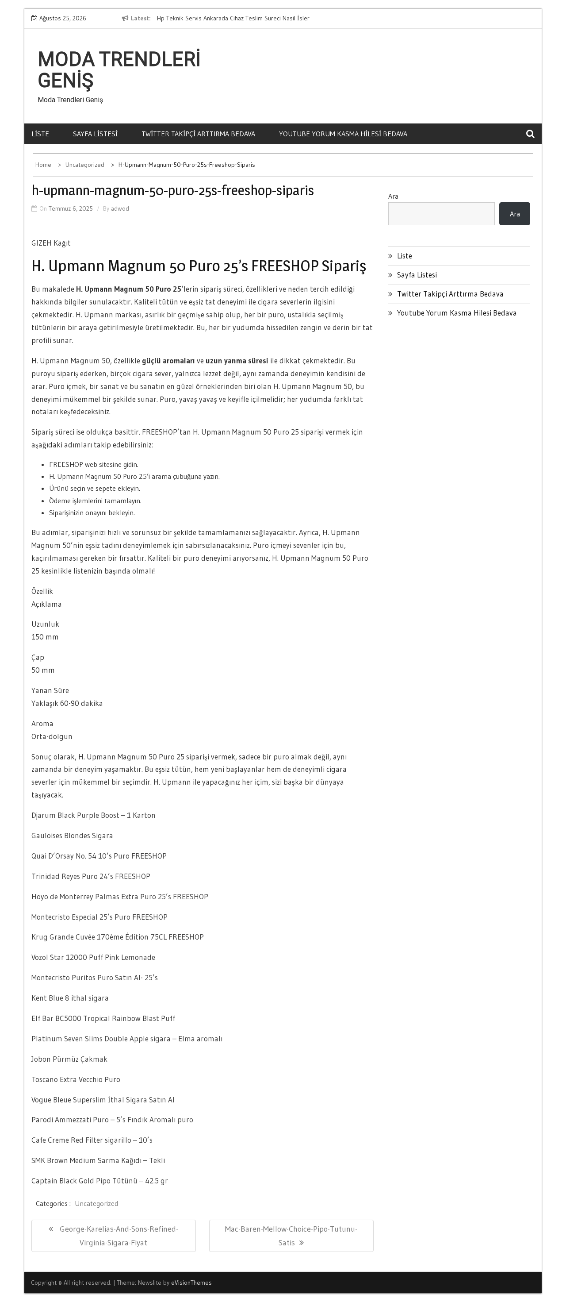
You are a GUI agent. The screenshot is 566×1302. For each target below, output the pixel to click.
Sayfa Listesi (95, 133)
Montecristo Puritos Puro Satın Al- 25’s (94, 977)
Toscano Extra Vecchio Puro (75, 1079)
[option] (238, 18)
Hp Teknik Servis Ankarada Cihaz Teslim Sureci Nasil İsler (233, 18)
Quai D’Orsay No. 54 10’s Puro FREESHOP (99, 855)
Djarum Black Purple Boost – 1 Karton (93, 815)
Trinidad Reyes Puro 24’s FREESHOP (90, 876)
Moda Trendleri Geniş (119, 70)
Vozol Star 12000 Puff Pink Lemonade (93, 957)
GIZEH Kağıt (51, 242)
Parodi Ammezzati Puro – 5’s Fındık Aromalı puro (112, 1119)
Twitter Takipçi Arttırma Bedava (198, 133)
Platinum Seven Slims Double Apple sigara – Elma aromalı (126, 1038)
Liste (40, 133)
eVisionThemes (191, 1283)
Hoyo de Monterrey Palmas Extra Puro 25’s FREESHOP (119, 896)
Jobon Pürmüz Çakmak (69, 1058)
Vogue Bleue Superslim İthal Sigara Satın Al (103, 1099)
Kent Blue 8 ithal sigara (70, 997)
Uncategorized (96, 1203)
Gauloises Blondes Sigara (72, 835)
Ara (393, 196)
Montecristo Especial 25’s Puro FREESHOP (99, 916)
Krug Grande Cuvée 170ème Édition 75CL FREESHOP (117, 936)
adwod (120, 208)
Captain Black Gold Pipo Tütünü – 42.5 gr (99, 1180)
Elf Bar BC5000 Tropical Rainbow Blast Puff (103, 1018)
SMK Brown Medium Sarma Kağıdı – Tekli (98, 1160)
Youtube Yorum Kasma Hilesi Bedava (343, 133)
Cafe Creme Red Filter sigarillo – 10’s (92, 1139)
